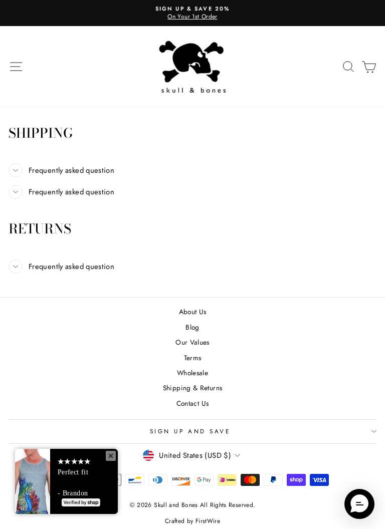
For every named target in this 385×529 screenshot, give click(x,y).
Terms (193, 358)
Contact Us (192, 403)
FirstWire (208, 520)
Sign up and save (190, 431)
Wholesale (192, 373)
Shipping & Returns (193, 388)
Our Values (192, 342)
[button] (359, 504)
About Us (193, 312)
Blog (192, 327)
